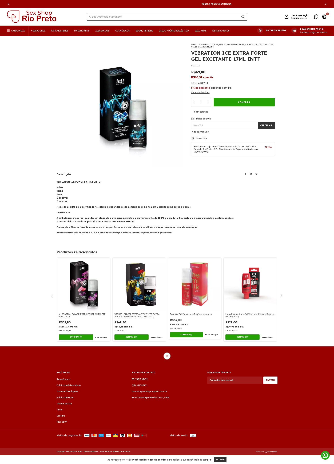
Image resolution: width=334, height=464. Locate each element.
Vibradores (38, 30)
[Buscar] (243, 17)
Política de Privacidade (69, 385)
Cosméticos (122, 30)
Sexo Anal (200, 30)
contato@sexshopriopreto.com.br (149, 391)
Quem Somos (63, 379)
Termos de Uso (64, 403)
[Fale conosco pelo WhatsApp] (316, 17)
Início (193, 44)
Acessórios (102, 30)
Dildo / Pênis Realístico (174, 30)
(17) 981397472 (140, 385)
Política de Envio (65, 397)
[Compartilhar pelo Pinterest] (256, 174)
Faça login (302, 15)
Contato (61, 415)
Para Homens (81, 30)
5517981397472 (140, 379)
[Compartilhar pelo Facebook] (245, 174)
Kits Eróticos (221, 30)
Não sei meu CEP (200, 131)
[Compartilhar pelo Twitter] (251, 174)
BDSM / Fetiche (144, 30)
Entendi (220, 459)
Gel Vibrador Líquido (235, 44)
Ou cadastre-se (299, 18)
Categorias (18, 30)
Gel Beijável (217, 44)
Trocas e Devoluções (67, 391)
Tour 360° (62, 422)
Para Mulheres (59, 30)
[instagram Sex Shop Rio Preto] (167, 356)
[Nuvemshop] (266, 451)
